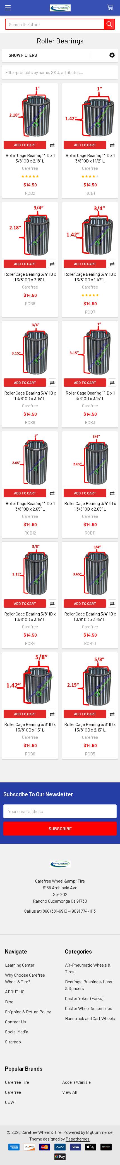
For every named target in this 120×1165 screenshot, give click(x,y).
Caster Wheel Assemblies (88, 1008)
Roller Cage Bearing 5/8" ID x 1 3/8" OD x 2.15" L (90, 726)
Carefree (13, 1092)
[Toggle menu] (7, 7)
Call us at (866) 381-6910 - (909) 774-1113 (60, 910)
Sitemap (13, 1041)
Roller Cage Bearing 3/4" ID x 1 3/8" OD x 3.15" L (30, 395)
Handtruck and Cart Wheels (90, 1018)
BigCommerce (99, 1132)
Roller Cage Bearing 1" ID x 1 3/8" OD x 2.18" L (30, 157)
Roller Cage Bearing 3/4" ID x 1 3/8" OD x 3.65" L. (90, 616)
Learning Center (19, 964)
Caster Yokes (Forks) (84, 998)
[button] (112, 55)
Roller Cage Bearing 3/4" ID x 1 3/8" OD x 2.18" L (30, 276)
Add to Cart (25, 145)
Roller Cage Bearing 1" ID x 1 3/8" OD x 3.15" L (90, 395)
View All (69, 1092)
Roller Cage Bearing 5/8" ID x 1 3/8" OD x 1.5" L (30, 726)
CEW (9, 1102)
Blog (9, 1001)
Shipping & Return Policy (28, 1011)
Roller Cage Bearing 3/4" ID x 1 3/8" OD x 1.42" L (90, 276)
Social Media (16, 1031)
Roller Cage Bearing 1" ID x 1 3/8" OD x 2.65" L (30, 506)
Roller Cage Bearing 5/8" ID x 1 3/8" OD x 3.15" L (30, 616)
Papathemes (78, 1138)
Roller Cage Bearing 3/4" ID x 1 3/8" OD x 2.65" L (90, 506)
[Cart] (111, 7)
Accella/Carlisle (76, 1082)
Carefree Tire (17, 1082)
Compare (52, 145)
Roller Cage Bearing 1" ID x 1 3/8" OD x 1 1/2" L (90, 157)
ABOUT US (15, 991)
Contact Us (15, 1021)
